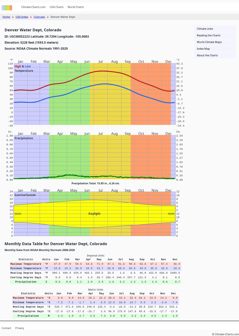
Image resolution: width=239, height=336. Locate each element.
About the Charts (207, 55)
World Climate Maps (209, 42)
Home (6, 17)
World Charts (76, 7)
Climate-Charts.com (33, 7)
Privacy (19, 328)
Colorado (39, 17)
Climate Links (205, 29)
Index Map (203, 48)
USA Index (22, 17)
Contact (6, 328)
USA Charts (57, 7)
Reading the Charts (208, 35)
